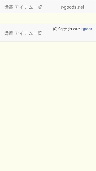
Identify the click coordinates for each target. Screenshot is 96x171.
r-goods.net (72, 6)
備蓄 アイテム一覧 (23, 6)
